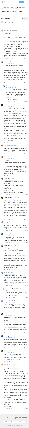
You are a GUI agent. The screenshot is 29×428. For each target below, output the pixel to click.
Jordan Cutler (7, 61)
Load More (4, 411)
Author (7, 290)
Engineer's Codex (10, 288)
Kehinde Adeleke (8, 156)
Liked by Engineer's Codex (10, 31)
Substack (8, 425)
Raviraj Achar (7, 350)
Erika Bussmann (8, 300)
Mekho (5, 233)
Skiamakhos (7, 145)
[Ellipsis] (27, 30)
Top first (25, 18)
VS (4, 104)
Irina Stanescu (7, 30)
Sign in (26, 1)
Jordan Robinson (8, 364)
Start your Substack (11, 421)
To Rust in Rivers (8, 197)
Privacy (16, 417)
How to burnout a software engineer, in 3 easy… (13, 7)
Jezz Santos (6, 314)
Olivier (5, 272)
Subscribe (21, 1)
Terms (20, 417)
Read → (3, 14)
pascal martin (7, 245)
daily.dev (20, 225)
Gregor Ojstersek (8, 336)
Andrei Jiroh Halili (8, 222)
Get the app (21, 421)
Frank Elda (6, 178)
